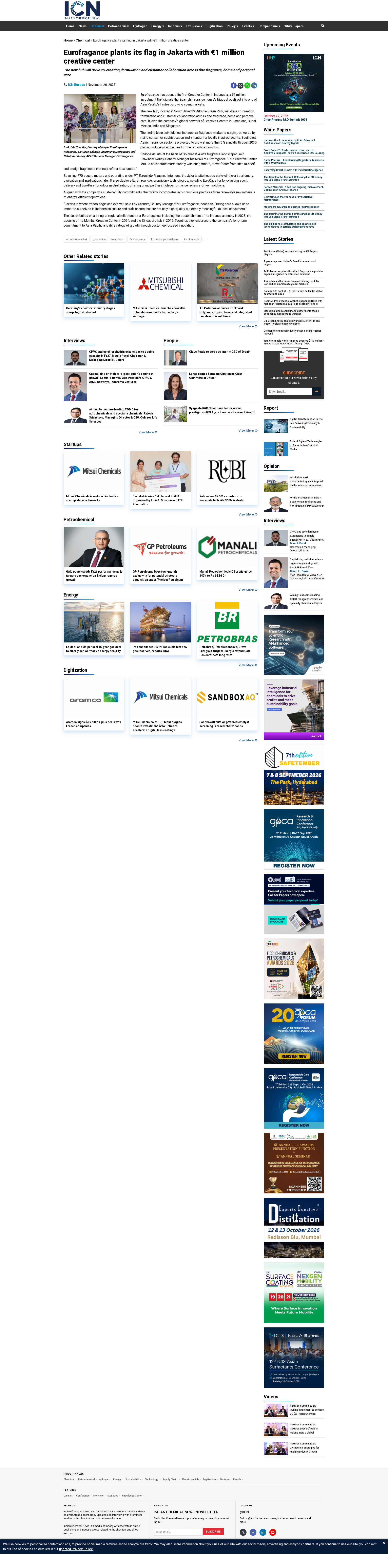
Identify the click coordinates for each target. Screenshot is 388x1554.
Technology (152, 1479)
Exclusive (193, 26)
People (171, 340)
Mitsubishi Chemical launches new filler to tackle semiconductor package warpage (159, 312)
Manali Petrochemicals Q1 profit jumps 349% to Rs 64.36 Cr (225, 573)
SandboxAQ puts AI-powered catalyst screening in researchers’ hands (224, 724)
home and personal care (164, 239)
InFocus (174, 26)
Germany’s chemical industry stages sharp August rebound (90, 310)
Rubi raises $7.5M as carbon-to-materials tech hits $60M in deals (221, 498)
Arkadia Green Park (76, 239)
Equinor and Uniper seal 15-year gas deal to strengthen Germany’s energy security (93, 649)
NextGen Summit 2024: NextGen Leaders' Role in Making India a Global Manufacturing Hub (304, 1428)
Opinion (68, 1495)
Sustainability (133, 1479)
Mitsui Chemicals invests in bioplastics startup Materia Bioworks (92, 498)
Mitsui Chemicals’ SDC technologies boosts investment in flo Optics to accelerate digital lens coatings (157, 726)
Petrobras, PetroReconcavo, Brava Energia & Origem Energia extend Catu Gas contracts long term (225, 651)
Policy (231, 26)
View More (247, 326)
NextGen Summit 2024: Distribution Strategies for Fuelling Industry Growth (304, 1447)
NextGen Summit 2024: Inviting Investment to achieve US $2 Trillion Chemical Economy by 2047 (307, 1410)
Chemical (97, 26)
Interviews (74, 340)
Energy (156, 26)
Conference (83, 1495)
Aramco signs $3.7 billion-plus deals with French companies (93, 724)
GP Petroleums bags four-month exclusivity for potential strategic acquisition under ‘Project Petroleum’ (158, 575)
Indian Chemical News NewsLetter (186, 1512)
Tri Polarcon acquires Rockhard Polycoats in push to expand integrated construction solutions (225, 312)
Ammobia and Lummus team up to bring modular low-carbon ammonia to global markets (291, 282)
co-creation (99, 239)
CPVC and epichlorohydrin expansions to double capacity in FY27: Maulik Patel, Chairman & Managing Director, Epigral (121, 355)
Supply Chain (170, 1479)
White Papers (294, 26)
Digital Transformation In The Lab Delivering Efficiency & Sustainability (306, 423)
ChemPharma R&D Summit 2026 (285, 117)
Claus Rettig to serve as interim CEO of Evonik (219, 351)
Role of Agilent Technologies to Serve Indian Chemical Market (306, 445)
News (82, 26)
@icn (244, 1512)
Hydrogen (140, 26)
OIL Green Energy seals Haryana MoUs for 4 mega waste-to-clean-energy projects (292, 322)
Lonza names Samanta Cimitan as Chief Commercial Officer (215, 375)
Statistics (112, 1495)
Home (70, 26)
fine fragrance (138, 239)
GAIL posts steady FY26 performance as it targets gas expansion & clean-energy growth (94, 575)
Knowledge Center (132, 1495)
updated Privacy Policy (76, 1549)
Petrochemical (118, 26)
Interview (98, 1495)
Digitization (215, 26)
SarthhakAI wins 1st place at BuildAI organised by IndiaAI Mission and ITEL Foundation (158, 500)
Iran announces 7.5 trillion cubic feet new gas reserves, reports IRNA (160, 649)
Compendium (268, 26)
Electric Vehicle (190, 1479)
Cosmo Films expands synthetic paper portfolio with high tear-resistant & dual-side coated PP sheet (293, 302)
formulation (117, 239)
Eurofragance (191, 239)
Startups (224, 1479)
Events (247, 26)
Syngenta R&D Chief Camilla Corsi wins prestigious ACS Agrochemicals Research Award (222, 410)
